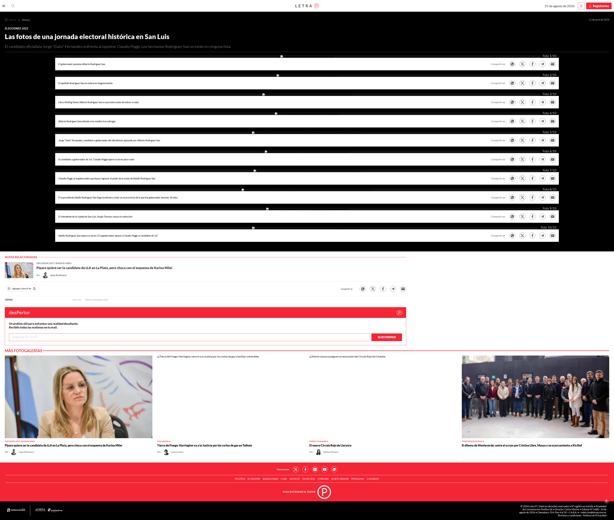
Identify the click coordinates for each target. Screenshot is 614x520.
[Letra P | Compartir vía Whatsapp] (363, 289)
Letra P (12, 19)
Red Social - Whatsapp (334, 469)
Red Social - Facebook (305, 469)
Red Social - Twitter (296, 469)
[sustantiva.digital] (55, 510)
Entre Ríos (308, 478)
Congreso (373, 478)
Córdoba (323, 478)
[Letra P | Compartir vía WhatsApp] (512, 64)
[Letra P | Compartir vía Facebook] (532, 64)
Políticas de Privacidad (594, 515)
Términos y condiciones (570, 515)
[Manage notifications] (606, 501)
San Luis (77, 299)
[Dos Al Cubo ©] (16, 510)
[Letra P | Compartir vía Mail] (403, 289)
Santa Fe (295, 478)
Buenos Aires (270, 478)
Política (240, 478)
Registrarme (601, 6)
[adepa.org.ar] (40, 510)
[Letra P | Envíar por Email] (552, 64)
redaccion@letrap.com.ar (593, 512)
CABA (284, 478)
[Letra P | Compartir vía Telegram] (542, 64)
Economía (254, 478)
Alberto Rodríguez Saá (96, 299)
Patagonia (357, 478)
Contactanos (283, 469)
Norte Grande (340, 478)
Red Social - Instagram (315, 469)
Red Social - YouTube (324, 469)
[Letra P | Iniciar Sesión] (581, 6)
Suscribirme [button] (387, 337)
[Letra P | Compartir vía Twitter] (522, 64)
